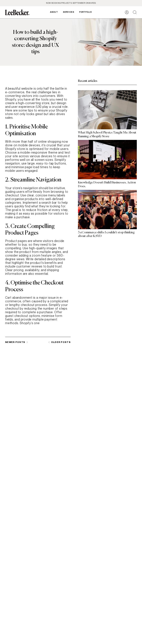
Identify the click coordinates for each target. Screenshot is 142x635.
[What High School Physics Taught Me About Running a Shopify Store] (107, 109)
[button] (68, 12)
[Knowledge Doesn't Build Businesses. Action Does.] (107, 159)
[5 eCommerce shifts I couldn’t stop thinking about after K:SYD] (107, 209)
